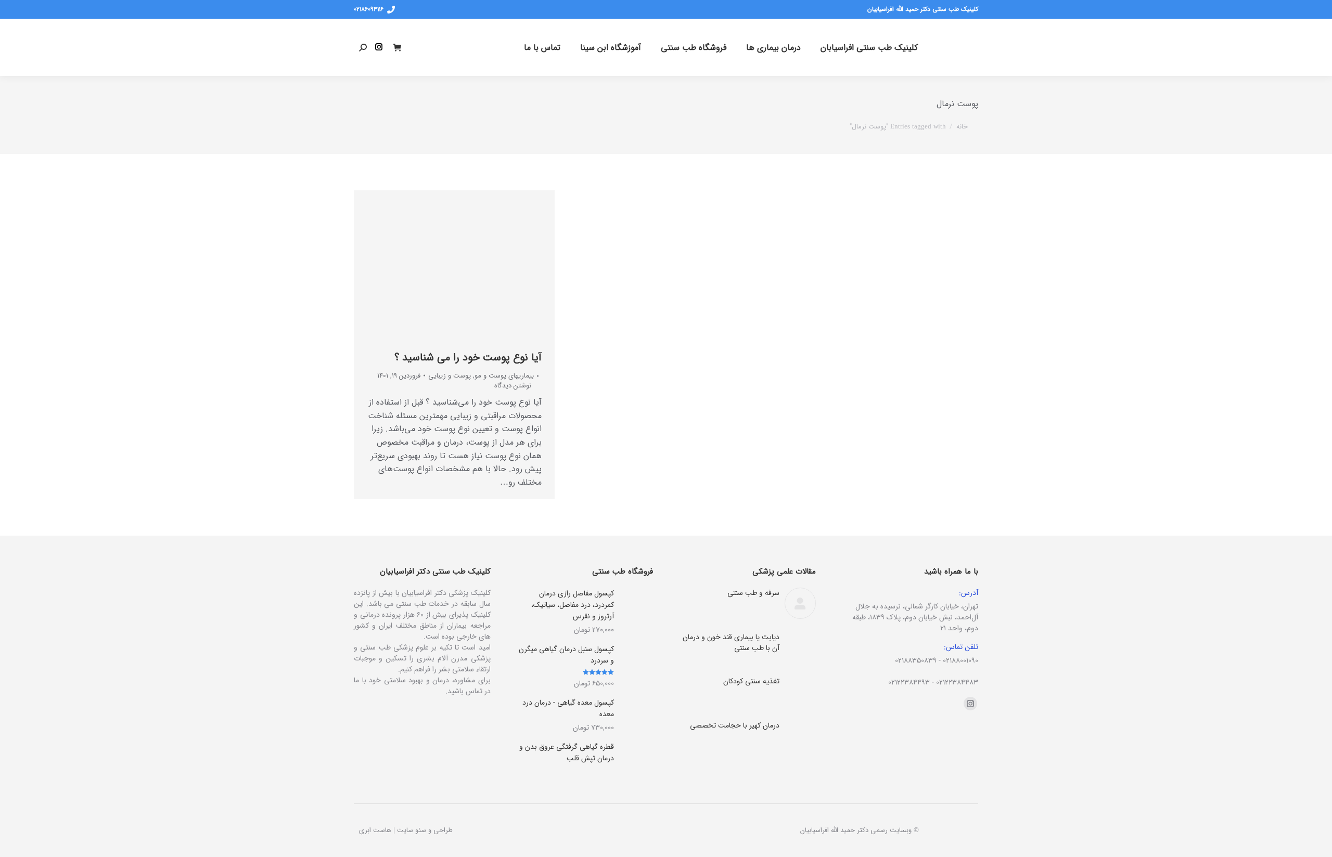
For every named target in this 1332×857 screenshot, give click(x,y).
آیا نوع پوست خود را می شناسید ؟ (468, 357)
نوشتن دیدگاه (512, 386)
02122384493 (909, 682)
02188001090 (960, 660)
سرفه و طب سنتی (753, 593)
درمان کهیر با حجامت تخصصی (734, 725)
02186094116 (368, 9)
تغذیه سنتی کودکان (751, 681)
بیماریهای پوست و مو (504, 375)
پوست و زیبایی (449, 375)
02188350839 (916, 660)
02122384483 (957, 682)
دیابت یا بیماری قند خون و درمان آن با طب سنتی (731, 643)
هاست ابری (375, 830)
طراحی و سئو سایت (425, 830)
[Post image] (800, 603)
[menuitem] (869, 47)
